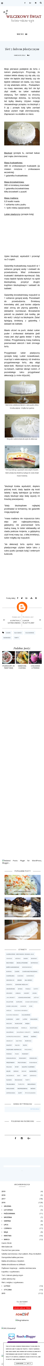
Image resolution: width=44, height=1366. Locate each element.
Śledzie (9, 1080)
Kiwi (30, 1006)
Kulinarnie (30, 632)
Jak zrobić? (10, 997)
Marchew (18, 1023)
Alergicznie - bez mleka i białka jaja (20, 954)
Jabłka (18, 993)
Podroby (25, 1054)
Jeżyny (36, 997)
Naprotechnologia (13, 1036)
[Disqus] (22, 705)
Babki (26, 958)
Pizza (17, 1054)
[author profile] (22, 606)
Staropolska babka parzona (12, 1257)
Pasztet (9, 1045)
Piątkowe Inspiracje (13, 1049)
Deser (19, 980)
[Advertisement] (22, 236)
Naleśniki (10, 1032)
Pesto (25, 1045)
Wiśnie (33, 1088)
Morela (24, 1028)
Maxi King (22, 914)
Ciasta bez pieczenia (30, 971)
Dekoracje (10, 980)
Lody (18, 1019)
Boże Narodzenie (12, 967)
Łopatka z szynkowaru (10, 1271)
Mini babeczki (7, 1246)
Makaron (33, 1019)
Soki (18, 1075)
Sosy (25, 1075)
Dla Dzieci (18, 632)
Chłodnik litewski (35, 667)
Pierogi (9, 1054)
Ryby (17, 1067)
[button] (22, 33)
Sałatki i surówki (28, 1067)
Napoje (36, 1032)
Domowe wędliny (21, 984)
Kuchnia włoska (12, 1015)
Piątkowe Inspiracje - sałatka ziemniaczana (19, 1268)
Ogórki (33, 1036)
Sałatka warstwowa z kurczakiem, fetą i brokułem (21, 1254)
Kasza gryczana (31, 1002)
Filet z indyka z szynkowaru (12, 1282)
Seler (8, 1071)
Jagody (26, 993)
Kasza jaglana (11, 1006)
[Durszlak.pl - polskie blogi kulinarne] (22, 1320)
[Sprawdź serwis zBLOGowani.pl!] (9, 1328)
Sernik (16, 1071)
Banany (34, 958)
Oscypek (19, 1041)
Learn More (19, 1363)
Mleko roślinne (12, 1028)
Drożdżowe (10, 989)
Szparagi (33, 1075)
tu (23, 152)
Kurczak (9, 1019)
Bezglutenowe (22, 963)
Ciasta (8, 632)
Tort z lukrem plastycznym (12, 1275)
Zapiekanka (10, 1093)
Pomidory (22, 1058)
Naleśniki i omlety (24, 1032)
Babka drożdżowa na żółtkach (13, 1264)
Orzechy (9, 1041)
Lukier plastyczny (22, 936)
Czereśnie (30, 976)
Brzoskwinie (27, 967)
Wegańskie (32, 1084)
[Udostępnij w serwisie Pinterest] (36, 598)
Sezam (24, 1071)
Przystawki (22, 1062)
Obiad (26, 1036)
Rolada (9, 1067)
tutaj (23, 107)
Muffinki (33, 1028)
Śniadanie (18, 1080)
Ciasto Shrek (6, 1243)
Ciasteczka (10, 976)
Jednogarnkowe (24, 997)
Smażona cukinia (22, 667)
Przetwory (10, 1062)
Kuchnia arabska (21, 1010)
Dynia (20, 989)
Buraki (9, 971)
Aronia (18, 958)
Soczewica (10, 1075)
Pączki (17, 1045)
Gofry (36, 989)
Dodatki (9, 984)
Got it (29, 1363)
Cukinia (20, 976)
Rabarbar (33, 1062)
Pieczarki (28, 1049)
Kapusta (19, 1002)
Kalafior (9, 1002)
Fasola (28, 989)
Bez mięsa (10, 963)
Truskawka (10, 1084)
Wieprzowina (22, 1088)
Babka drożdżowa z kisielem (13, 1261)
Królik (8, 1010)
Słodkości (7, 637)
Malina (9, 1023)
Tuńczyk (21, 1084)
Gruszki (9, 993)
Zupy (20, 1093)
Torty (17, 637)
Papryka (28, 1041)
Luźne (25, 1019)
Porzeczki (33, 1058)
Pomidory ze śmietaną (8, 667)
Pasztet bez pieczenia (10, 1250)
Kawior (23, 1006)
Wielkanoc (10, 1088)
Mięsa (27, 1023)
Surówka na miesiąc (22, 891)
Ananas (9, 958)
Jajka (34, 993)
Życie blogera (30, 1093)
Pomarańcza (11, 1058)
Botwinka (34, 963)
